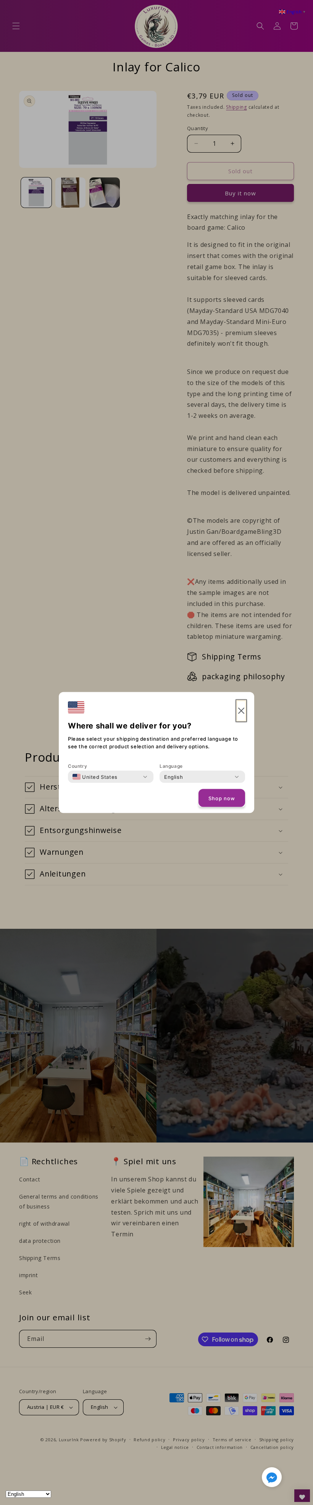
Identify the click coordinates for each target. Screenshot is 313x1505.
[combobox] (95, 777)
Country (77, 766)
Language (171, 766)
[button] (272, 1478)
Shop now (221, 798)
